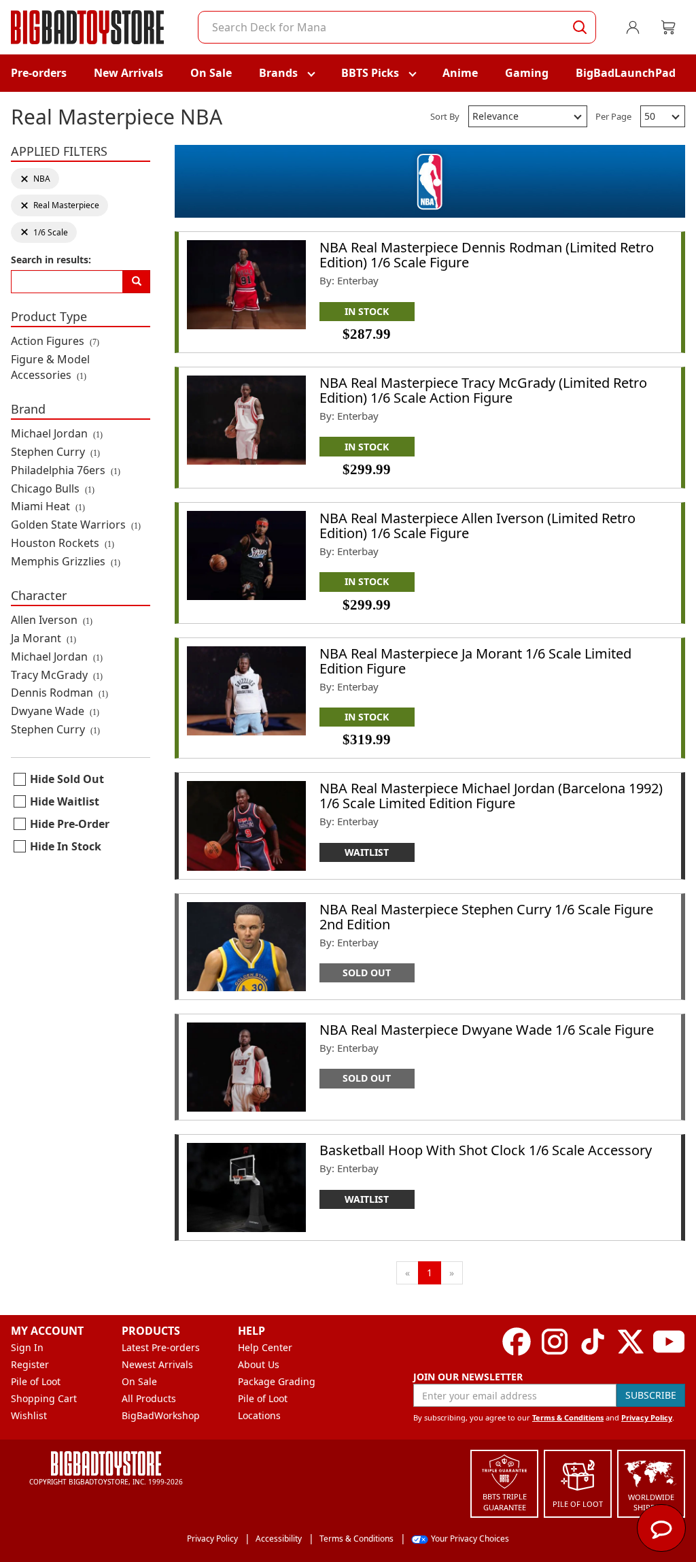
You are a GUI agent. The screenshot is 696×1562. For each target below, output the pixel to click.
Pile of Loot (35, 1381)
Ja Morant (43, 638)
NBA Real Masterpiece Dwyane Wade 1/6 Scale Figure (486, 1029)
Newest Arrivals (157, 1364)
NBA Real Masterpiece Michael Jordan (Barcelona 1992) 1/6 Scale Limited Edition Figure (491, 795)
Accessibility (279, 1538)
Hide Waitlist (64, 801)
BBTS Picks (370, 72)
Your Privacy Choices (470, 1538)
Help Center (265, 1347)
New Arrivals (128, 72)
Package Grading (276, 1381)
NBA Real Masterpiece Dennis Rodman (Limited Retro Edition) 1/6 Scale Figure (486, 254)
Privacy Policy (646, 1417)
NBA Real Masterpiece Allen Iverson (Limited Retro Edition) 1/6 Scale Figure (477, 525)
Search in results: (51, 259)
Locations (259, 1415)
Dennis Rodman (59, 692)
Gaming (527, 72)
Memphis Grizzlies (65, 561)
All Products (149, 1398)
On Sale (211, 72)
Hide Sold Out (67, 778)
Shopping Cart (44, 1398)
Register (30, 1364)
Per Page (613, 116)
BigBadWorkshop (161, 1415)
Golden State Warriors (76, 524)
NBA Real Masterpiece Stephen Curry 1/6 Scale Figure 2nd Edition (486, 916)
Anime (460, 72)
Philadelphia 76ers (65, 470)
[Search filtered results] (136, 281)
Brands (278, 72)
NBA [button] (39, 178)
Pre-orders (39, 72)
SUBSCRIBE (650, 1395)
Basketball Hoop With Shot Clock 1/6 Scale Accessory (485, 1150)
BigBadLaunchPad (626, 72)
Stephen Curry (55, 451)
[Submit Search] (579, 27)
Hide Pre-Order (69, 823)
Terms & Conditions (568, 1417)
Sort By (444, 116)
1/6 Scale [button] (44, 232)
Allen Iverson (51, 619)
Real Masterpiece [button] (59, 205)
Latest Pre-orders (161, 1347)
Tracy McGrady (57, 674)
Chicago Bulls (52, 488)
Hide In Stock (65, 846)
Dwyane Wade (55, 710)
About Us (258, 1364)
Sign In (27, 1347)
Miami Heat (48, 506)
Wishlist (29, 1415)
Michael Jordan (57, 433)
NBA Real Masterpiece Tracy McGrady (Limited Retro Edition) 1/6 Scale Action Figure (483, 390)
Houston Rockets (62, 542)
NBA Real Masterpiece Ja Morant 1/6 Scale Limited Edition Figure (475, 661)
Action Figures (55, 340)
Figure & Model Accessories (50, 367)
